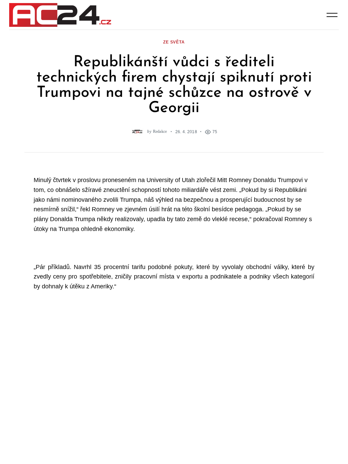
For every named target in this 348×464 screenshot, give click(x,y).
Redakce (160, 131)
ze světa (174, 42)
